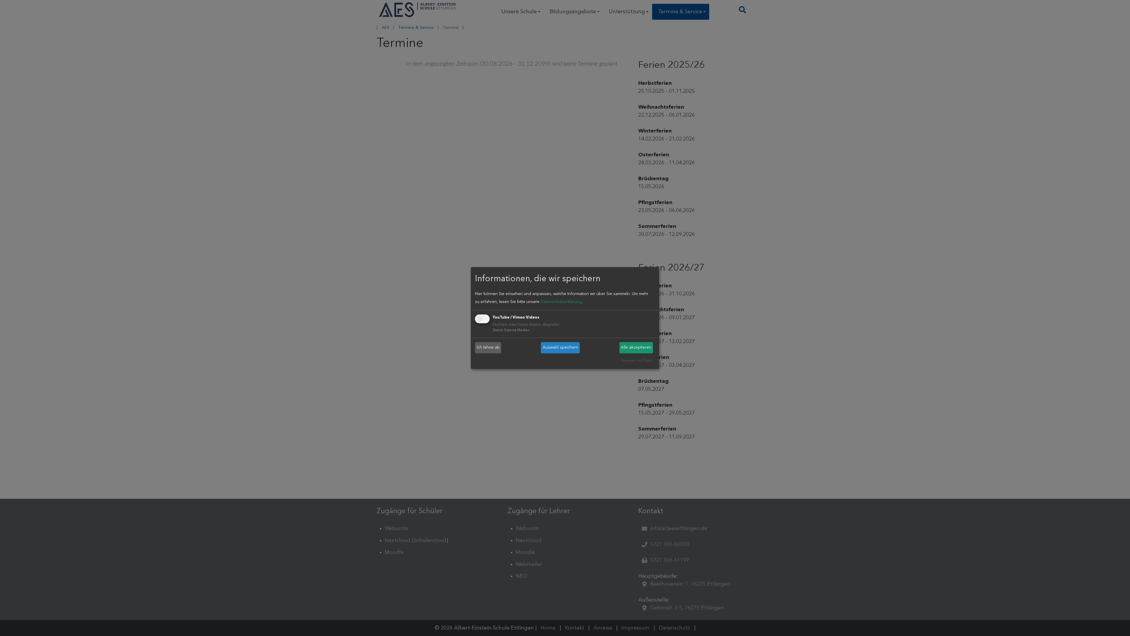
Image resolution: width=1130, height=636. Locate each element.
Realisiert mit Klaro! (637, 360)
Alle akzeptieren (636, 347)
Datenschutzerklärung (561, 302)
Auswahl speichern (560, 347)
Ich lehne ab (488, 347)
